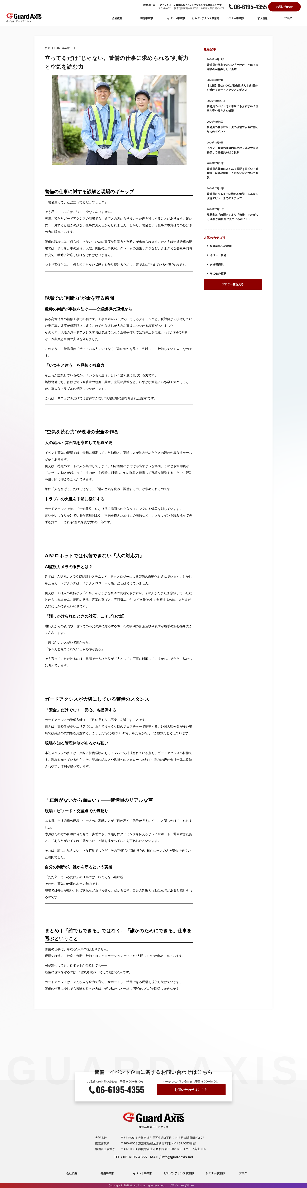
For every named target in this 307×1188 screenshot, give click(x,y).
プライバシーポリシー (181, 1185)
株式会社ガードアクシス (19, 21)
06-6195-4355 (250, 7)
